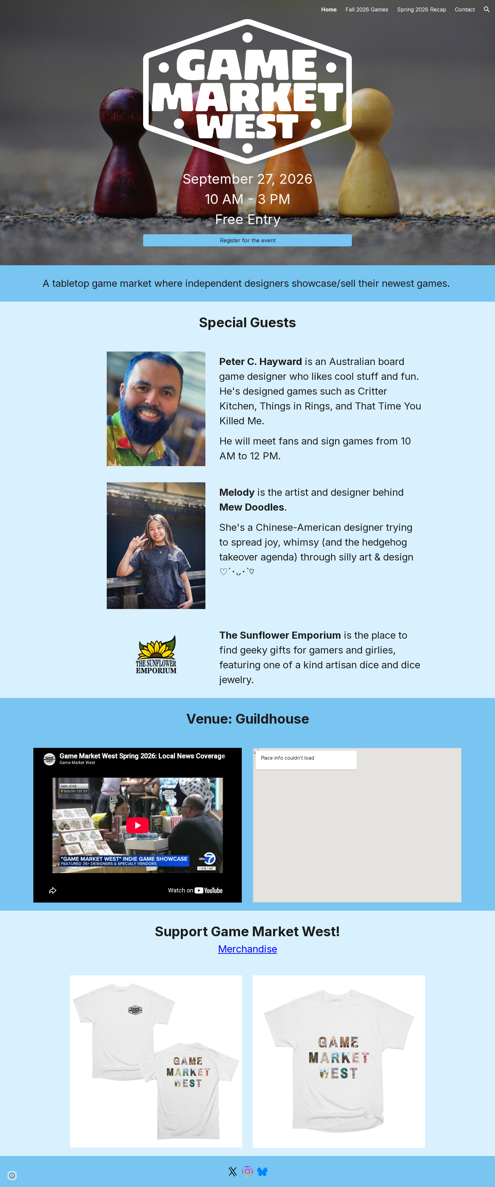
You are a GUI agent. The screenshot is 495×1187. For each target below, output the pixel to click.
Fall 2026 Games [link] (366, 9)
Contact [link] (465, 9)
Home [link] (329, 9)
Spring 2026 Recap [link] (421, 9)
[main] (247, 199)
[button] (487, 9)
